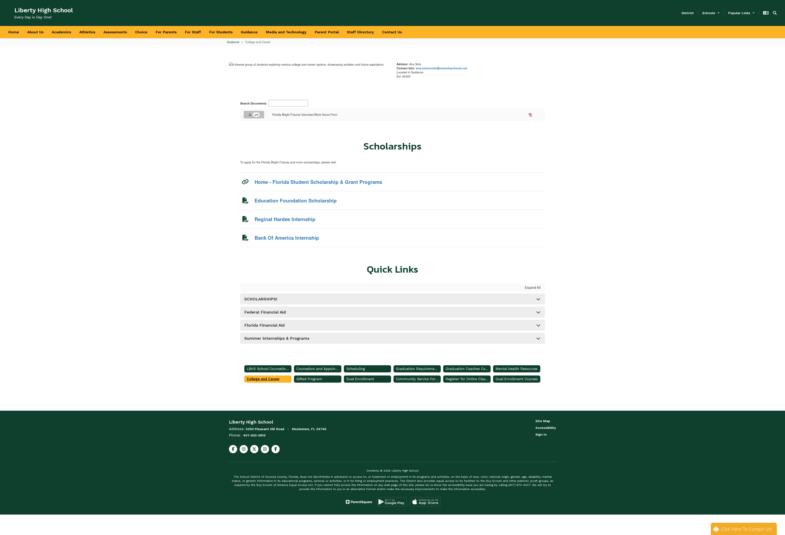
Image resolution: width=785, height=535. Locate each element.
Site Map (542, 421)
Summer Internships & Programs (276, 338)
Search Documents (253, 103)
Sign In (541, 434)
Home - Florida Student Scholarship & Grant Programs (318, 181)
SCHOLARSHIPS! (260, 299)
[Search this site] (775, 13)
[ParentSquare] (359, 502)
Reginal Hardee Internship (285, 219)
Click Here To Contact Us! (746, 529)
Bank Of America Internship (287, 237)
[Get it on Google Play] (391, 501)
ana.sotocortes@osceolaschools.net (441, 68)
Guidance (233, 42)
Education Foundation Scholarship (296, 200)
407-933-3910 (254, 435)
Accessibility (545, 428)
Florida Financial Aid (264, 325)
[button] (711, 13)
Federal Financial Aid (265, 312)
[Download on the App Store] (425, 501)
